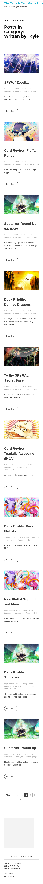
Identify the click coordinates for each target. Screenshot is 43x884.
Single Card (19, 164)
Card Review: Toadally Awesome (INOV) (19, 453)
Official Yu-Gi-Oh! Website (13, 863)
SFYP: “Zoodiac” (17, 82)
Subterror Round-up (20, 748)
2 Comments (34, 537)
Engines (18, 91)
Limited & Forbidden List (12, 869)
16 (10, 799)
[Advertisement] (20, 833)
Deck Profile (30, 686)
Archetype (19, 237)
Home (7, 20)
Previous (14, 795)
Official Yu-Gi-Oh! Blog (12, 866)
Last (20, 799)
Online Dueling (9, 876)
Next (15, 799)
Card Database (9, 874)
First (8, 795)
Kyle (26, 89)
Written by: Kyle (30, 91)
